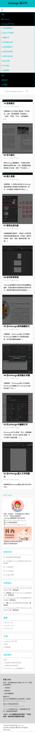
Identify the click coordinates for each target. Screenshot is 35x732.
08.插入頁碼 (5, 61)
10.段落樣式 (5, 70)
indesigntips (16, 106)
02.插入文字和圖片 (7, 33)
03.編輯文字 (5, 37)
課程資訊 (4, 80)
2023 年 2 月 (8, 623)
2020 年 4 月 (8, 628)
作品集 (5, 709)
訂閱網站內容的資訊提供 (12, 663)
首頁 (2, 15)
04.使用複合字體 (7, 42)
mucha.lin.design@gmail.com (16, 525)
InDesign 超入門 (17, 3)
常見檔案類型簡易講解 (13, 557)
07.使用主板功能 (7, 56)
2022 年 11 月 (9, 626)
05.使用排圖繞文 (7, 47)
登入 (5, 660)
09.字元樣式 (5, 66)
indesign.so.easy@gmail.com (16, 520)
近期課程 (7, 647)
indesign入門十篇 (7, 24)
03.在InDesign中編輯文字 (16, 424)
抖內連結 (4, 85)
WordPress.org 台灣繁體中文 (14, 668)
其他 (2, 75)
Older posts (6, 495)
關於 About (5, 19)
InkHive (21, 725)
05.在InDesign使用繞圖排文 (17, 326)
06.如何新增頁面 (7, 51)
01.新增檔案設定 (7, 28)
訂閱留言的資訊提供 (11, 666)
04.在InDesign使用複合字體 (17, 375)
